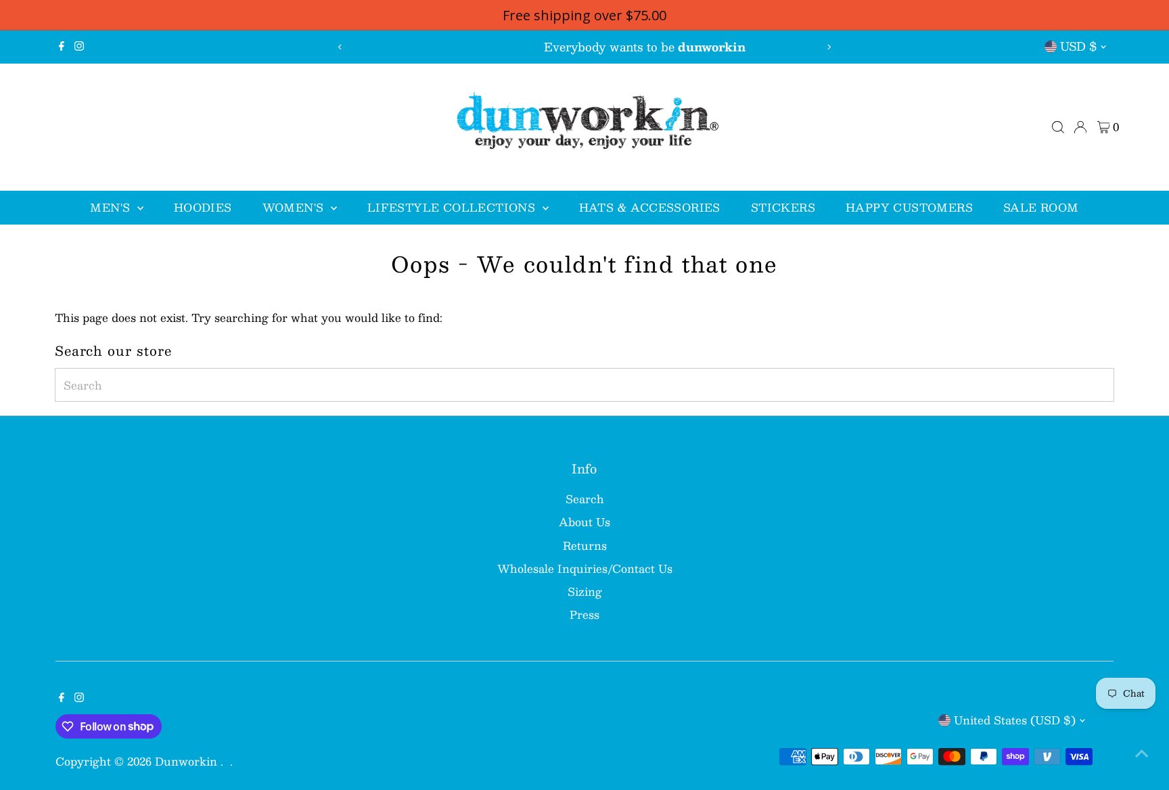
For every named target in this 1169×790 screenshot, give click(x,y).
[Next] (829, 47)
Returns (585, 545)
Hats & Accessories (649, 207)
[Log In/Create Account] (1080, 127)
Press (584, 614)
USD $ (1078, 46)
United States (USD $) (1015, 720)
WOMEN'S (294, 207)
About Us (584, 522)
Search (585, 499)
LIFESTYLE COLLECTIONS (453, 207)
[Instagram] (79, 46)
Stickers (783, 207)
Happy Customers (909, 207)
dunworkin (188, 761)
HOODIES (203, 207)
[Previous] (340, 47)
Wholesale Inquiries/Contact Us (584, 568)
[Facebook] (61, 46)
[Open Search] (1058, 127)
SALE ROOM (1041, 207)
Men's (111, 207)
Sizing (585, 591)
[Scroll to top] (1141, 752)
